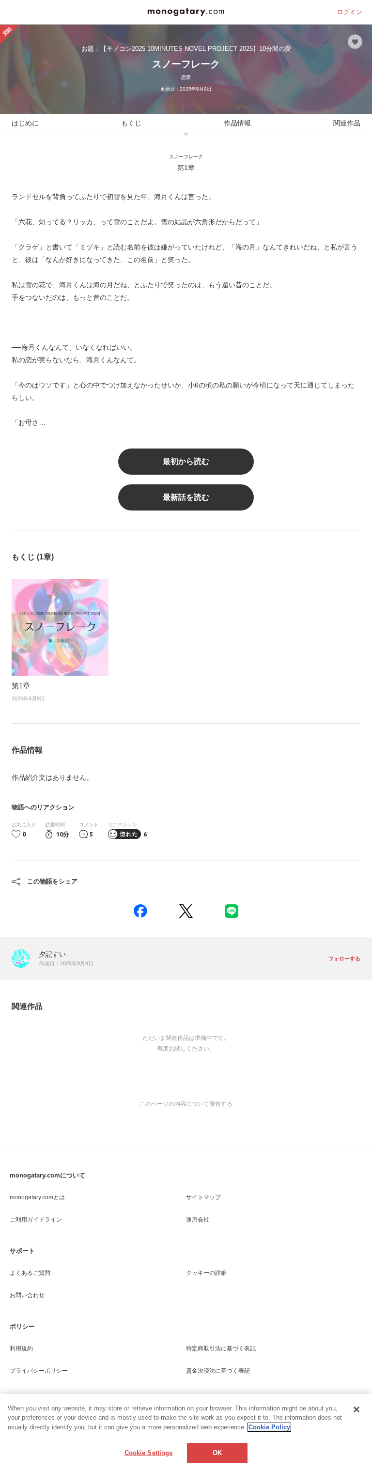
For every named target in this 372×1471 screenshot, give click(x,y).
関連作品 (346, 123)
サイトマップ (203, 1197)
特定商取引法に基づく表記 (221, 1348)
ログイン (349, 11)
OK (217, 1452)
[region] (186, 1432)
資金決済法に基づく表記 (218, 1370)
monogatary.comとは (37, 1197)
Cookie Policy (269, 1427)
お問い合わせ (27, 1295)
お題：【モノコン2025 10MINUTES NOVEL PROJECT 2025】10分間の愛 (186, 48)
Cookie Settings (148, 1452)
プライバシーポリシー (39, 1370)
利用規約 (21, 1348)
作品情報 (237, 123)
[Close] (356, 1409)
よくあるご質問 (30, 1273)
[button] (140, 911)
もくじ (131, 123)
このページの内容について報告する (186, 1103)
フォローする (344, 958)
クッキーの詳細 (206, 1273)
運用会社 (197, 1219)
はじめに (25, 123)
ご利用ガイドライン (36, 1219)
